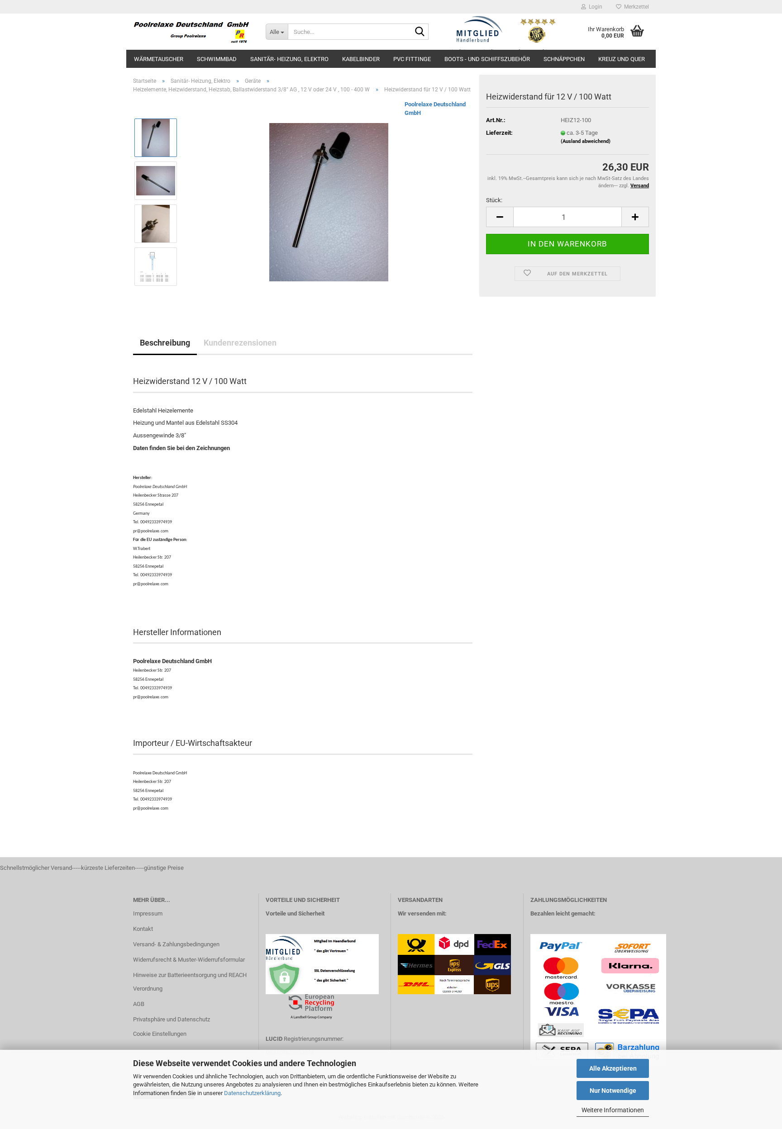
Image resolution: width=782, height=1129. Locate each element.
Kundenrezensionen (240, 342)
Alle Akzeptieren (613, 1068)
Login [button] (594, 7)
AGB (138, 1004)
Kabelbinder (361, 59)
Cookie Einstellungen (159, 1033)
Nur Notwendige (613, 1090)
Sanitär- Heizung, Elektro (289, 59)
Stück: (494, 200)
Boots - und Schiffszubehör (487, 59)
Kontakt (143, 928)
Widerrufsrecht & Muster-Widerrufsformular (189, 959)
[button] (499, 217)
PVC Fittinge (412, 59)
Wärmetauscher (158, 59)
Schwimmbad (217, 59)
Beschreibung (165, 342)
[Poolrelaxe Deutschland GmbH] (192, 32)
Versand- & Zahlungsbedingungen (176, 944)
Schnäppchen (564, 59)
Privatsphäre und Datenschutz (171, 1019)
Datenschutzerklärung (252, 1093)
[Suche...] (420, 32)
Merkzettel (635, 7)
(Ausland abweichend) (585, 141)
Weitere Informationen (613, 1110)
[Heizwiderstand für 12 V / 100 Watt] (328, 202)
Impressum (147, 913)
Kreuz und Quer (621, 59)
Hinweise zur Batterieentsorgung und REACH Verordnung (190, 982)
